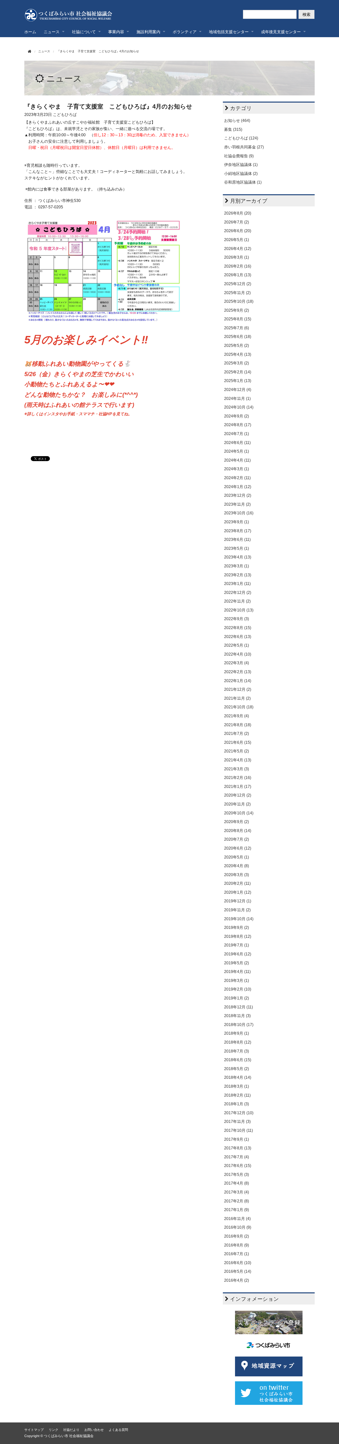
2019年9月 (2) (236, 927)
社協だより (71, 1430)
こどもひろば (65, 114)
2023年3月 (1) (236, 566)
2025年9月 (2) (236, 310)
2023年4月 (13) (237, 557)
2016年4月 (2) (236, 1280)
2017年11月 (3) (237, 1121)
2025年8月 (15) (237, 319)
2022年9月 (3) (236, 619)
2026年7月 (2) (236, 222)
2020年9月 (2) (236, 822)
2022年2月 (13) (237, 672)
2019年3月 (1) (236, 980)
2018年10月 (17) (238, 1025)
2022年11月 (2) (237, 601)
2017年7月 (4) (236, 1157)
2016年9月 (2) (236, 1236)
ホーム (30, 31)
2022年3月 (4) (236, 663)
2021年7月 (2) (236, 733)
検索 (306, 14)
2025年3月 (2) (236, 363)
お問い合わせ (94, 1430)
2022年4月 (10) (237, 654)
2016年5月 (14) (237, 1271)
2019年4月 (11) (237, 972)
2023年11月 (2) (237, 504)
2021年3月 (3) (236, 769)
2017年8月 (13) (237, 1148)
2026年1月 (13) (237, 275)
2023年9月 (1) (236, 522)
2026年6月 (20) (237, 231)
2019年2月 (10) (237, 989)
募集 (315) (233, 129)
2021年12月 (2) (237, 689)
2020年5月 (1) (236, 857)
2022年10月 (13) (238, 610)
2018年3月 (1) (236, 1086)
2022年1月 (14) (237, 681)
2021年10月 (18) (238, 707)
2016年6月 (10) (237, 1263)
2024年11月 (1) (237, 398)
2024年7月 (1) (236, 434)
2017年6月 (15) (237, 1166)
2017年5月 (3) (236, 1174)
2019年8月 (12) (237, 936)
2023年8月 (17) (237, 531)
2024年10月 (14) (238, 407)
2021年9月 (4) (236, 716)
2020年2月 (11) (237, 883)
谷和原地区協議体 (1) (243, 182)
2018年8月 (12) (237, 1042)
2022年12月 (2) (237, 592)
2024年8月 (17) (237, 425)
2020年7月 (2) (236, 839)
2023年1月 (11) (237, 584)
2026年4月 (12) (237, 249)
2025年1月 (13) (237, 381)
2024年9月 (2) (236, 416)
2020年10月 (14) (238, 813)
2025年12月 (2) (237, 284)
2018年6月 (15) (237, 1060)
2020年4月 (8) (236, 866)
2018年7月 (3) (236, 1051)
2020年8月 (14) (237, 831)
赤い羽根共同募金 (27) (244, 147)
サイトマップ (34, 1430)
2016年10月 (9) (237, 1227)
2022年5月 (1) (236, 645)
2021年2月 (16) (237, 778)
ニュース (64, 78)
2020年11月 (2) (237, 804)
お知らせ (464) (237, 120)
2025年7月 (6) (236, 328)
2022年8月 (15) (237, 628)
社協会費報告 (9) (239, 156)
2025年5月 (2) (236, 345)
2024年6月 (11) (237, 443)
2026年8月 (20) (237, 213)
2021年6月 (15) (237, 742)
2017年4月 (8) (236, 1183)
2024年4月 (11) (237, 460)
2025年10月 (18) (238, 301)
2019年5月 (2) (236, 963)
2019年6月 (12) (237, 954)
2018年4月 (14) (237, 1077)
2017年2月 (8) (236, 1201)
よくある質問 (118, 1430)
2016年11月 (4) (237, 1219)
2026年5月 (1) (236, 240)
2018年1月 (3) (236, 1104)
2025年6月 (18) (237, 336)
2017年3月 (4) (236, 1192)
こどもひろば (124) (241, 138)
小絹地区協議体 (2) (241, 173)
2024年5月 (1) (236, 451)
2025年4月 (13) (237, 354)
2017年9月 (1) (236, 1139)
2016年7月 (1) (236, 1254)
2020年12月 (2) (237, 795)
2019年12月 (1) (237, 901)
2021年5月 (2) (236, 751)
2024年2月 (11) (237, 478)
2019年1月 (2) (236, 998)
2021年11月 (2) (237, 698)
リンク (53, 1430)
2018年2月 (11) (237, 1095)
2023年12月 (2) (237, 495)
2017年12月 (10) (238, 1113)
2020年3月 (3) (236, 875)
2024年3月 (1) (236, 469)
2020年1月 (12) (237, 892)
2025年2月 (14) (237, 372)
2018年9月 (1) (236, 1033)
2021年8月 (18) (237, 725)
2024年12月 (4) (237, 390)
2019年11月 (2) (237, 910)
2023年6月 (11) (237, 539)
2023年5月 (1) (236, 548)
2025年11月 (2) (237, 293)
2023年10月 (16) (238, 513)
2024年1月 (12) (237, 487)
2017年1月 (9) (236, 1210)
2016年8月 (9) (236, 1245)
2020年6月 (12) (237, 848)
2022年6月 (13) (237, 637)
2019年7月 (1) (236, 945)
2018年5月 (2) (236, 1069)
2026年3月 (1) (236, 257)
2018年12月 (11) (238, 1007)
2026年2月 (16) (237, 266)
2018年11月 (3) (237, 1016)
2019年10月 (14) (238, 919)
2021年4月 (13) (237, 760)
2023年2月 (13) (237, 575)
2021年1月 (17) (237, 786)
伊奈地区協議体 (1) (241, 165)
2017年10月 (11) (238, 1130)
